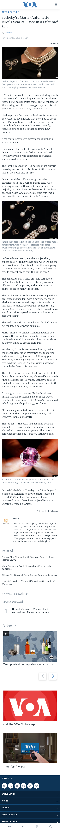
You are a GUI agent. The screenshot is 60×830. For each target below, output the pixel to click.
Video (7, 626)
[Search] (50, 826)
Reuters (8, 32)
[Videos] (23, 826)
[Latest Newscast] (9, 826)
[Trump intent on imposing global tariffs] (30, 646)
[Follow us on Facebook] (4, 786)
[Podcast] (36, 786)
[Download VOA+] (30, 748)
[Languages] (37, 826)
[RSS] (30, 786)
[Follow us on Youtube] (17, 786)
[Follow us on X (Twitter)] (10, 786)
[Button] (54, 43)
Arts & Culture (10, 12)
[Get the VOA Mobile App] (30, 706)
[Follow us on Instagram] (23, 786)
